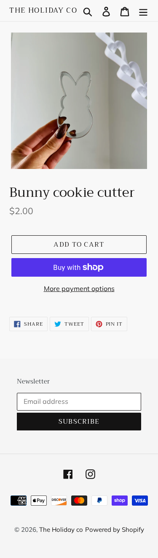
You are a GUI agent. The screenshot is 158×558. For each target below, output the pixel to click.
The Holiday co (43, 10)
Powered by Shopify (114, 529)
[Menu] (143, 11)
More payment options (79, 288)
